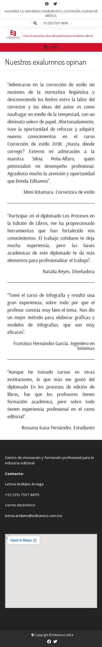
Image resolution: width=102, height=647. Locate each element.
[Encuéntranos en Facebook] (47, 4)
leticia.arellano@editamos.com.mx (33, 515)
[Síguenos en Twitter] (55, 4)
